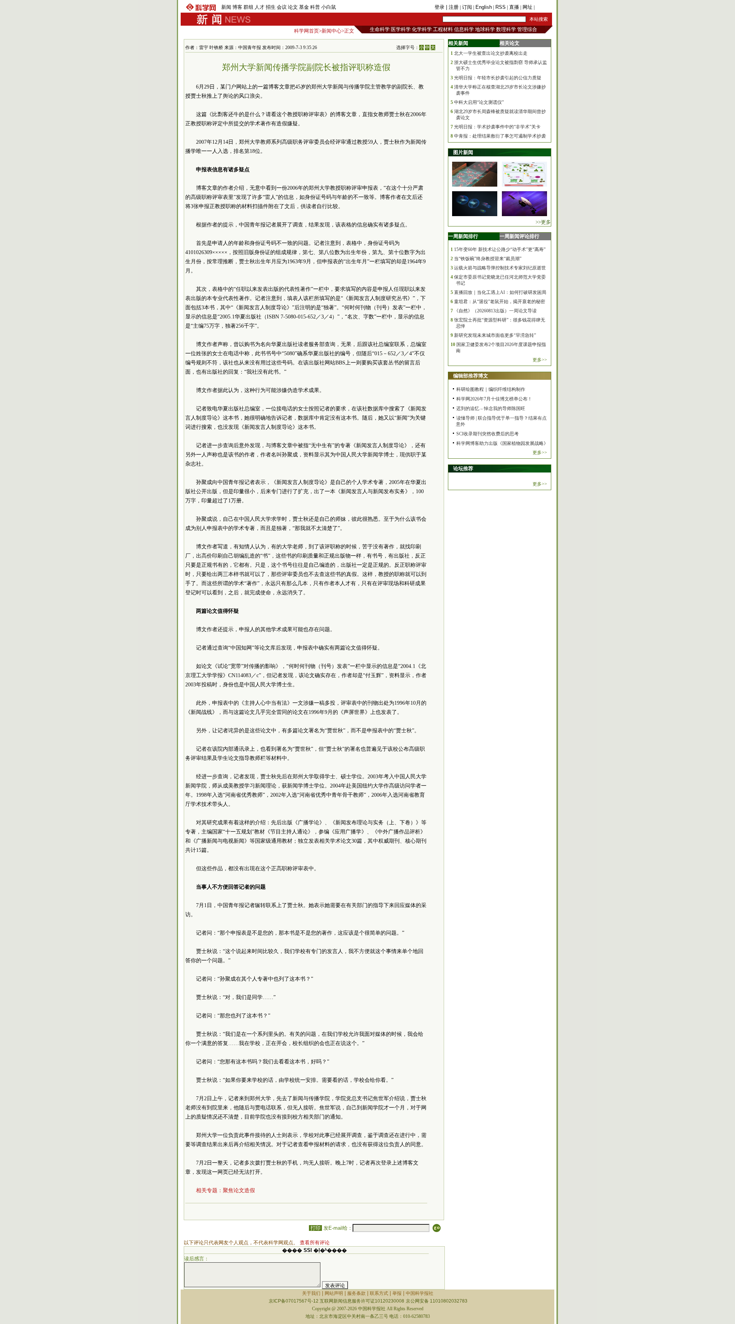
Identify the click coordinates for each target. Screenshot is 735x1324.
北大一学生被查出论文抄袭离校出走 (491, 53)
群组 (248, 7)
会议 (282, 7)
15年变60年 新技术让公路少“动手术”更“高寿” (500, 249)
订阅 (467, 7)
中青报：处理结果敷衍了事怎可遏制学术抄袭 (500, 136)
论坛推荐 (463, 468)
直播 (514, 7)
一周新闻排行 (463, 236)
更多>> (539, 360)
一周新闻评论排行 (519, 236)
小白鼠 (328, 7)
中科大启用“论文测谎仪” (479, 102)
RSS (500, 7)
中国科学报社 (419, 1293)
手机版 (543, 7)
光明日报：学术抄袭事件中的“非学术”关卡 (497, 127)
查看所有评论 (315, 1242)
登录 (440, 7)
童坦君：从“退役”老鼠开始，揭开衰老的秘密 (499, 301)
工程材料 (443, 29)
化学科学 (422, 29)
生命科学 (380, 29)
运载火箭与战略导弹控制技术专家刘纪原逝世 (500, 268)
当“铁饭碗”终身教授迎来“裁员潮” (487, 258)
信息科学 (464, 29)
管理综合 (527, 29)
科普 (315, 7)
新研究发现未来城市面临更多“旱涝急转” (495, 335)
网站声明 (334, 1293)
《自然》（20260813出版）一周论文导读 (495, 310)
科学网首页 (306, 31)
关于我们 (311, 1293)
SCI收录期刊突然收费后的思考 (487, 433)
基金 (304, 7)
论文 (293, 7)
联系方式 (379, 1293)
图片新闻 (463, 152)
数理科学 (506, 29)
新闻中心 (331, 31)
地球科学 (485, 29)
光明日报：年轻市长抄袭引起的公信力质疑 (497, 77)
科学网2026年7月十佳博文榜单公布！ (494, 399)
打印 (315, 1228)
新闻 (226, 7)
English (483, 7)
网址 (527, 7)
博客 (237, 7)
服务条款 (356, 1293)
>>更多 (543, 222)
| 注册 (452, 7)
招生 (271, 7)
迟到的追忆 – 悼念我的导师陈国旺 (490, 408)
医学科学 (401, 29)
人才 (260, 7)
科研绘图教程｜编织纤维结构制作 (490, 389)
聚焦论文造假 (239, 1190)
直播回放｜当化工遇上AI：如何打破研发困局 (500, 292)
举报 (397, 1293)
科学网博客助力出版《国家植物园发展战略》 (502, 443)
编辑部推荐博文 (470, 376)
